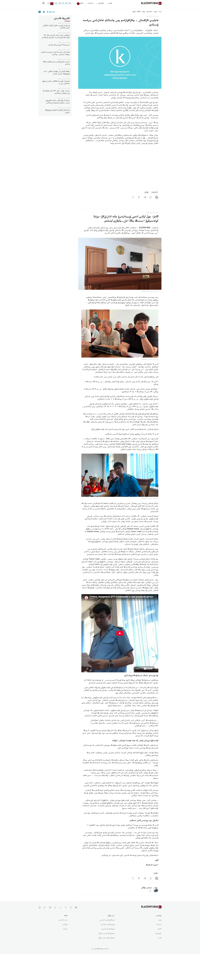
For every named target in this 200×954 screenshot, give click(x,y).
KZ (70, 3)
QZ (66, 3)
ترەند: (159, 12)
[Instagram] (156, 197)
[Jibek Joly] (50, 12)
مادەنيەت (155, 192)
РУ (63, 3)
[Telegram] (144, 197)
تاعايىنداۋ (149, 12)
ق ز (52, 3)
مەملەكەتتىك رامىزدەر (108, 929)
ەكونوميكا (158, 934)
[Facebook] (139, 197)
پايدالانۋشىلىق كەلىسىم (107, 920)
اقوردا (155, 12)
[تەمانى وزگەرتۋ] (77, 3)
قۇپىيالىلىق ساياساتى (108, 925)
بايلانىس (65, 925)
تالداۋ (81, 3)
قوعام (146, 192)
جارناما (65, 929)
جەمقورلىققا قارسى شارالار (107, 934)
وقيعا (143, 12)
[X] (133, 197)
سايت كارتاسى (63, 920)
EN (60, 3)
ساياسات (158, 925)
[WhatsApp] (150, 197)
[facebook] (66, 907)
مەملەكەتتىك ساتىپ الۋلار (106, 938)
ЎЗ (48, 3)
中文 (55, 3)
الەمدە (159, 938)
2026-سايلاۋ (136, 12)
